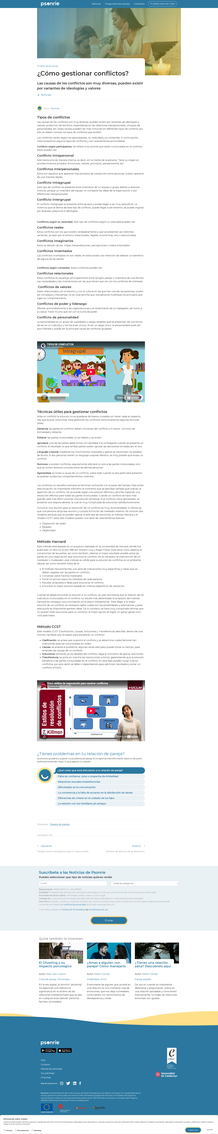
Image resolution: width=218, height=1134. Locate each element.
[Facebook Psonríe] (80, 1083)
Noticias (96, 3)
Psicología (63, 979)
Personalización (23, 1130)
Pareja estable (143, 979)
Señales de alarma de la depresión (125, 851)
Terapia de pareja (60, 824)
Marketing (37, 1130)
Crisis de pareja (48, 979)
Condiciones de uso (98, 909)
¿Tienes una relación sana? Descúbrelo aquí (153, 964)
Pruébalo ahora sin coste (162, 4)
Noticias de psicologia (51, 1069)
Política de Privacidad (72, 909)
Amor (103, 979)
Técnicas (9, 1130)
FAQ (43, 1060)
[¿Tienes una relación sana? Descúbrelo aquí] (157, 953)
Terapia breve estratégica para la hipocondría (62, 851)
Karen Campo (102, 974)
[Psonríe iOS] (65, 1050)
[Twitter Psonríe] (68, 1083)
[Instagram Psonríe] (61, 1083)
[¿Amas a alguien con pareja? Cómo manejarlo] (109, 953)
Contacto (139, 3)
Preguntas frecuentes (117, 3)
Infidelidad (93, 979)
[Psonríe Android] (49, 1050)
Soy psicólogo (48, 1073)
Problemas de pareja (47, 66)
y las (74, 909)
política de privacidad (75, 904)
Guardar (210, 1129)
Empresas (46, 1077)
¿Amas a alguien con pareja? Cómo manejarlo (106, 964)
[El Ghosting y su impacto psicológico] (61, 953)
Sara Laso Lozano (56, 974)
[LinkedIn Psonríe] (74, 1083)
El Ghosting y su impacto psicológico (55, 964)
